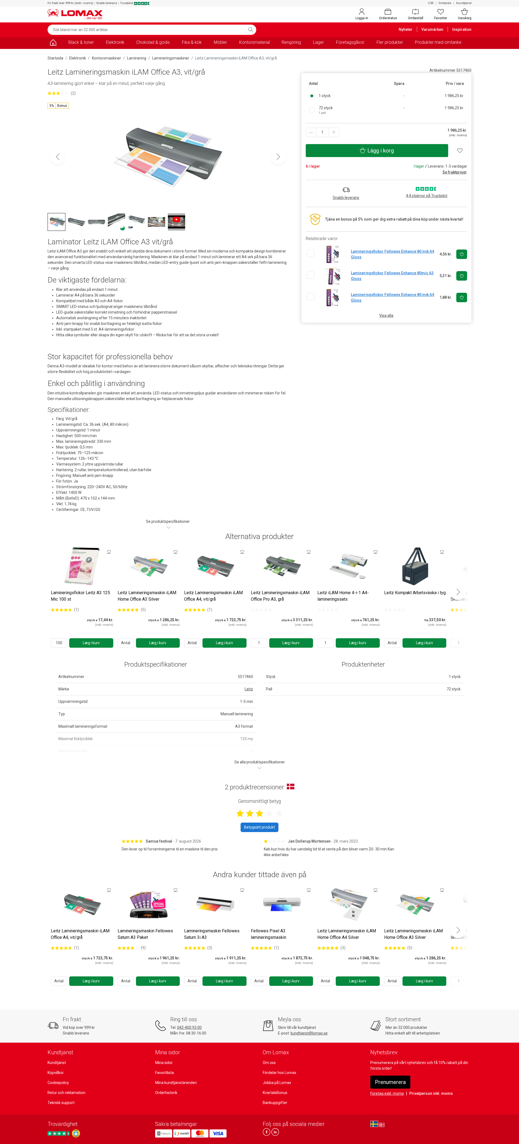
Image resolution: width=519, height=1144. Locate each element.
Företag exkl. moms (387, 1093)
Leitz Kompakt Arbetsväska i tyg (415, 592)
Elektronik (115, 42)
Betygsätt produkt (259, 827)
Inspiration (461, 29)
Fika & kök (192, 42)
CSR (430, 3)
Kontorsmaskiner (106, 58)
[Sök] (251, 30)
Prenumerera (390, 1082)
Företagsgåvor (350, 42)
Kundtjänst (463, 3)
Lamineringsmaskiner (170, 58)
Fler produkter (390, 42)
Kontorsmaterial (254, 42)
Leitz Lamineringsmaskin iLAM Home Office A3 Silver (147, 596)
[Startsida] (53, 43)
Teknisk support (61, 1102)
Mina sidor (164, 1062)
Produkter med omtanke (438, 42)
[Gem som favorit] (109, 551)
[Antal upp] (333, 132)
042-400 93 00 (189, 1027)
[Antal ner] (311, 132)
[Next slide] (458, 592)
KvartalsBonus (275, 1092)
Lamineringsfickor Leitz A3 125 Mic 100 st (80, 596)
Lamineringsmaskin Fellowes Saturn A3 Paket (145, 934)
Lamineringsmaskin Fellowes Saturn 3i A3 (211, 934)
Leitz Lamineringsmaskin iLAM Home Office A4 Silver (346, 934)
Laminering (136, 58)
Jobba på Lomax (277, 1082)
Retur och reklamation (66, 1092)
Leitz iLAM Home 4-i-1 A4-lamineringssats (343, 596)
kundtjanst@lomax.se (309, 1033)
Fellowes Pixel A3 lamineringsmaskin (268, 934)
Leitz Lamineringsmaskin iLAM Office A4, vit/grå (213, 596)
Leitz (249, 689)
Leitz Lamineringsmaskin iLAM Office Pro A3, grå (280, 596)
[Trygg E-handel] (76, 1133)
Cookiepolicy (58, 1082)
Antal (125, 643)
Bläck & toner (81, 42)
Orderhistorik (166, 1092)
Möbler (220, 42)
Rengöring (291, 42)
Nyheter (405, 29)
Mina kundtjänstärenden (176, 1082)
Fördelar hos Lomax (279, 1072)
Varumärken (432, 29)
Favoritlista (164, 1072)
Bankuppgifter (275, 1102)
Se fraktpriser (455, 172)
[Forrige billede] (57, 157)
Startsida (55, 58)
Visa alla (386, 315)
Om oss (269, 1062)
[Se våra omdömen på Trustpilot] (59, 1133)
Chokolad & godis (153, 42)
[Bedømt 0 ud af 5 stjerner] (261, 609)
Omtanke (444, 3)
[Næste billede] (278, 157)
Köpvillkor (56, 1072)
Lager (318, 42)
